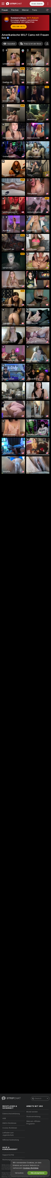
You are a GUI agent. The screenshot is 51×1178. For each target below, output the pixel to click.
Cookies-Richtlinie (30, 1168)
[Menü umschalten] (3, 3)
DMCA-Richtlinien (9, 1123)
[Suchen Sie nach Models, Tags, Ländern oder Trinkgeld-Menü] (47, 10)
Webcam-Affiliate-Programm (33, 1122)
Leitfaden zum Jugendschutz (8, 1134)
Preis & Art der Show (32, 44)
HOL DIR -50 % (19, 27)
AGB (4, 1118)
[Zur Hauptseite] (16, 4)
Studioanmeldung (33, 1116)
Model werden (32, 1112)
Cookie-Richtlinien (9, 1128)
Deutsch (38, 1098)
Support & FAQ (8, 1155)
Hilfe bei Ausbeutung (10, 1140)
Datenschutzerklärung (11, 1114)
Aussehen (11, 44)
